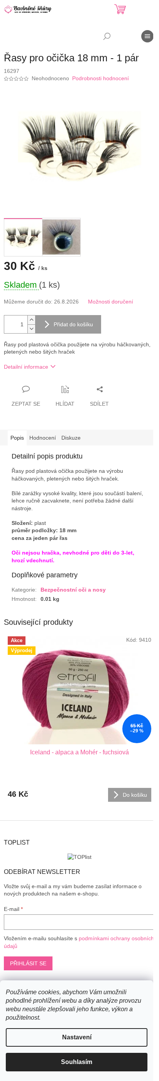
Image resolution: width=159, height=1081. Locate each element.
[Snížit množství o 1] (31, 328)
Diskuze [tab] (71, 438)
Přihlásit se (28, 963)
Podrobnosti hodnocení (100, 78)
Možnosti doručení (110, 301)
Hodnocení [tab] (42, 438)
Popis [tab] (17, 438)
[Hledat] (107, 36)
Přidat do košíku (73, 324)
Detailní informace (26, 367)
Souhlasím (76, 1062)
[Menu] (147, 36)
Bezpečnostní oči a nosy (73, 590)
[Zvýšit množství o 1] (31, 319)
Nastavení (76, 1037)
